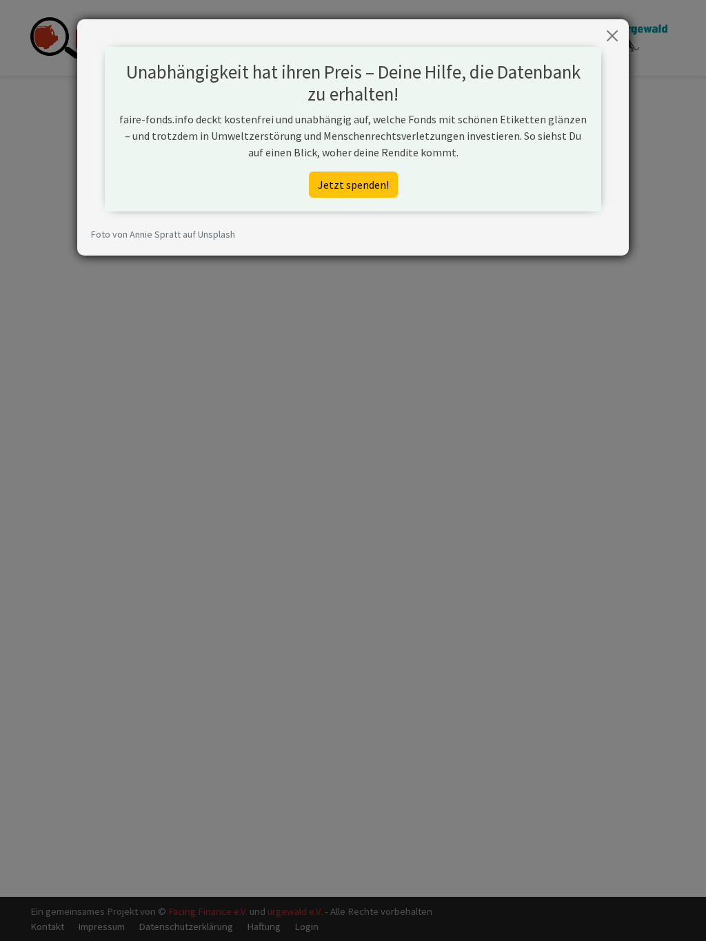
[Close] (612, 35)
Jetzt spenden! (353, 185)
